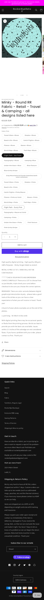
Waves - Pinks (33, 197)
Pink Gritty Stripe (12, 227)
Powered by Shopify (29, 596)
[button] (2, 10)
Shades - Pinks (31, 182)
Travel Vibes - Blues (12, 135)
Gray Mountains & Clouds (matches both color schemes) (21, 177)
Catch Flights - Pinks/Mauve (16, 192)
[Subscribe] (34, 549)
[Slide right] (26, 95)
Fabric (7, 398)
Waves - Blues (27, 145)
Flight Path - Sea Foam (12, 155)
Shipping (4, 127)
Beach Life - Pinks (12, 187)
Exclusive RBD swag (12, 413)
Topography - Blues (12, 160)
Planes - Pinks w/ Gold (14, 197)
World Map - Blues (12, 150)
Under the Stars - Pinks (14, 222)
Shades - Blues (31, 135)
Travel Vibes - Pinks (12, 182)
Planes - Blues (10, 145)
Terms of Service (10, 423)
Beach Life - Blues (12, 140)
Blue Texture (33, 165)
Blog (6, 393)
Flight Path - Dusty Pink (13, 207)
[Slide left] (17, 95)
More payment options (22, 256)
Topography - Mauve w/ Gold (16, 212)
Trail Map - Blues (31, 150)
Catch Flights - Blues (32, 140)
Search (7, 388)
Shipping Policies (8, 363)
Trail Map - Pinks (31, 202)
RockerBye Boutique (12, 408)
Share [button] (6, 342)
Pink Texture (34, 222)
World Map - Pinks (12, 202)
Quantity (4, 232)
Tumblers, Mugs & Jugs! (13, 403)
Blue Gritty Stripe (12, 171)
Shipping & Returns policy (14, 428)
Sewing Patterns (10, 418)
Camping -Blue (31, 160)
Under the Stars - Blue (14, 165)
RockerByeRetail (18, 596)
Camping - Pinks (11, 217)
